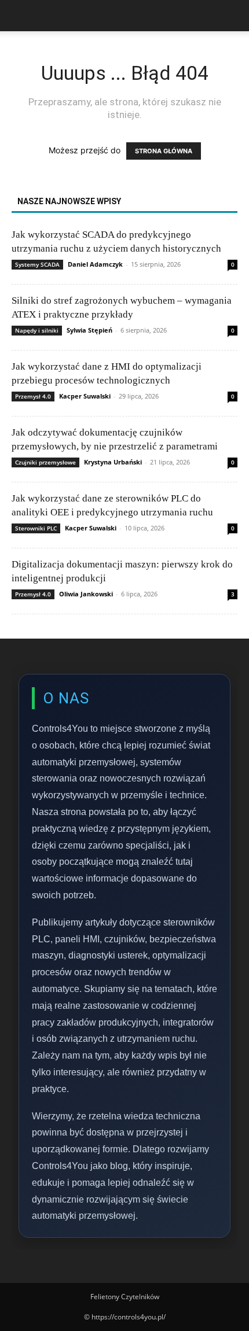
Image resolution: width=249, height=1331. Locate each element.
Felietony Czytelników (124, 1296)
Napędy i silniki (36, 330)
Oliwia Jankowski (86, 593)
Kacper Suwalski (85, 396)
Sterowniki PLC (36, 528)
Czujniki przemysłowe (45, 462)
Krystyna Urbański (113, 462)
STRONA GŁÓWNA (163, 151)
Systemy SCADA (37, 264)
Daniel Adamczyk (95, 264)
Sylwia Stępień (89, 330)
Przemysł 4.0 (33, 396)
